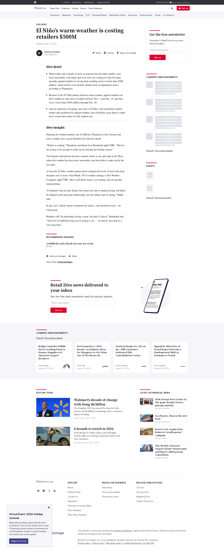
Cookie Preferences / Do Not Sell (138, 543)
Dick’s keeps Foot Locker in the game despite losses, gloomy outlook (170, 402)
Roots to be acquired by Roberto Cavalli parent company (169, 432)
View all (149, 150)
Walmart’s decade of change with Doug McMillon (95, 402)
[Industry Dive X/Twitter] (49, 491)
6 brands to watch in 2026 (94, 428)
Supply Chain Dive (103, 2)
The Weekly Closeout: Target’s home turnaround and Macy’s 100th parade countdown (170, 450)
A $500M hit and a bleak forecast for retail (69, 243)
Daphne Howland (52, 51)
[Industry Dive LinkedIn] (38, 491)
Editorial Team (74, 492)
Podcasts (65, 8)
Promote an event (163, 197)
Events (83, 8)
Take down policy (113, 543)
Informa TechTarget (123, 530)
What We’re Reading (77, 514)
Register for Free (18, 541)
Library (75, 8)
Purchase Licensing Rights (80, 505)
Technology (78, 15)
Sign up (184, 8)
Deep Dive (54, 8)
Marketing (66, 15)
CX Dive (66, 2)
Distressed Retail (99, 15)
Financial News (146, 15)
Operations (55, 15)
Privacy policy (84, 543)
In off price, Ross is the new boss (171, 417)
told (106, 145)
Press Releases (95, 8)
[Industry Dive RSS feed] (54, 491)
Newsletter (72, 501)
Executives (132, 15)
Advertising (107, 487)
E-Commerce (168, 15)
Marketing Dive (89, 2)
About (70, 487)
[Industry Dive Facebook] (43, 491)
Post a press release (164, 150)
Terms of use (98, 543)
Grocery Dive (76, 2)
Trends (158, 15)
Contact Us (73, 496)
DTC (88, 15)
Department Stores (117, 15)
